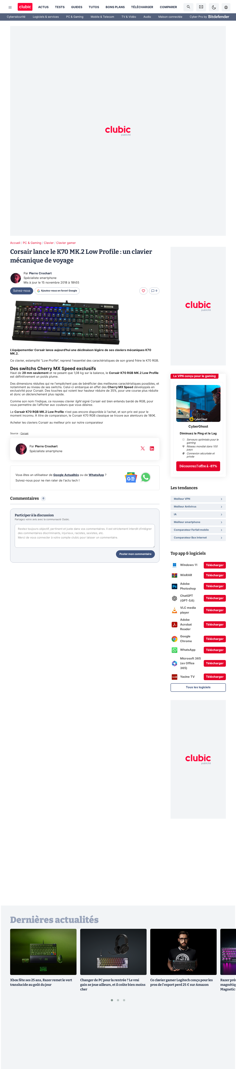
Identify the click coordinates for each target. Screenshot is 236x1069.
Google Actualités (66, 475)
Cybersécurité (16, 16)
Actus (43, 7)
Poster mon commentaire (135, 554)
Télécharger (142, 7)
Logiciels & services (46, 16)
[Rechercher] (188, 7)
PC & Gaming (74, 16)
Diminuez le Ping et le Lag (198, 433)
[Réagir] (143, 291)
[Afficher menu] (10, 7)
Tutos (94, 7)
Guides (76, 7)
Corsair (24, 433)
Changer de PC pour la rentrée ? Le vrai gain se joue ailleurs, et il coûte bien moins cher (112, 984)
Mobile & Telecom (102, 16)
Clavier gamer (66, 242)
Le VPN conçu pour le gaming (194, 376)
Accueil (15, 242)
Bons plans (115, 7)
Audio (147, 16)
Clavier (49, 242)
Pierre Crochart (40, 273)
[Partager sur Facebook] (227, 1037)
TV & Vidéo (129, 16)
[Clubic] (25, 7)
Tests (60, 7)
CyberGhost (198, 426)
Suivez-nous (21, 290)
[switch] (214, 7)
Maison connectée (170, 16)
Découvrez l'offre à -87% (198, 466)
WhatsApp (96, 475)
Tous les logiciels (198, 687)
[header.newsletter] (201, 7)
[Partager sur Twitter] (227, 1050)
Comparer (168, 7)
